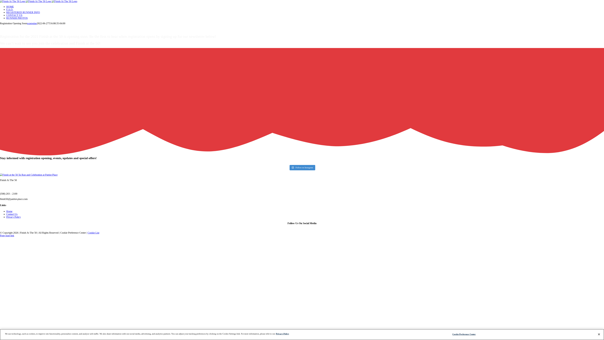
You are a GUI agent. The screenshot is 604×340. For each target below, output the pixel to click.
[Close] (599, 334)
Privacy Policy (13, 217)
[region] (302, 334)
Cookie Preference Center (464, 334)
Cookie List (93, 232)
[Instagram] (306, 230)
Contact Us (11, 214)
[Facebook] (297, 230)
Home (9, 211)
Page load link (7, 235)
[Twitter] (302, 230)
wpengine (32, 23)
